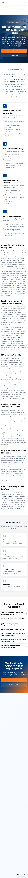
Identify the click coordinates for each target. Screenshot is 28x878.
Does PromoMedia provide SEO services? (13, 629)
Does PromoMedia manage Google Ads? (13, 619)
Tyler (12, 492)
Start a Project (13, 51)
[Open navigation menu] (25, 2)
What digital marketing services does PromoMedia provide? (12, 613)
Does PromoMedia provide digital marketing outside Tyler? (11, 646)
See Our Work (14, 55)
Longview (4, 496)
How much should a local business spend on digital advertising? (13, 640)
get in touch (17, 508)
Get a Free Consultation (12, 680)
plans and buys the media (10, 77)
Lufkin (11, 496)
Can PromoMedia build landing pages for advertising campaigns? (13, 634)
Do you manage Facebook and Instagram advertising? (10, 624)
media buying (21, 458)
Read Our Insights (14, 685)
